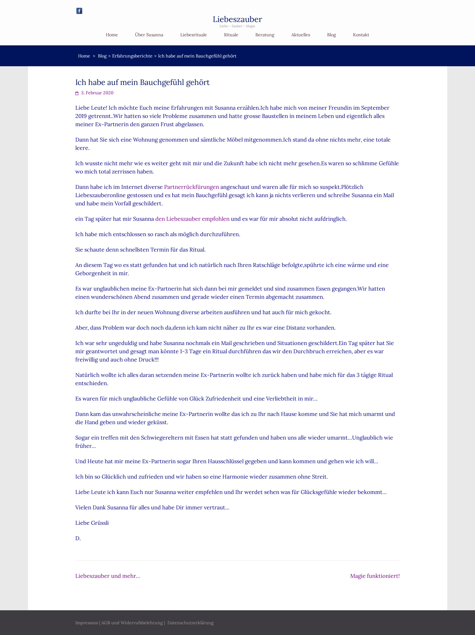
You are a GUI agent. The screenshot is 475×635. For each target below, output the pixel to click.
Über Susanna (149, 34)
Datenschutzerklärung (190, 622)
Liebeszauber (237, 19)
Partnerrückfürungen (191, 186)
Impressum (86, 622)
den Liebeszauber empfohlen (192, 218)
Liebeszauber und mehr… (107, 575)
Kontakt (361, 34)
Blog (331, 34)
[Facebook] (79, 11)
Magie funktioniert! (375, 575)
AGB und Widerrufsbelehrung (132, 622)
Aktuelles (300, 34)
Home (112, 34)
